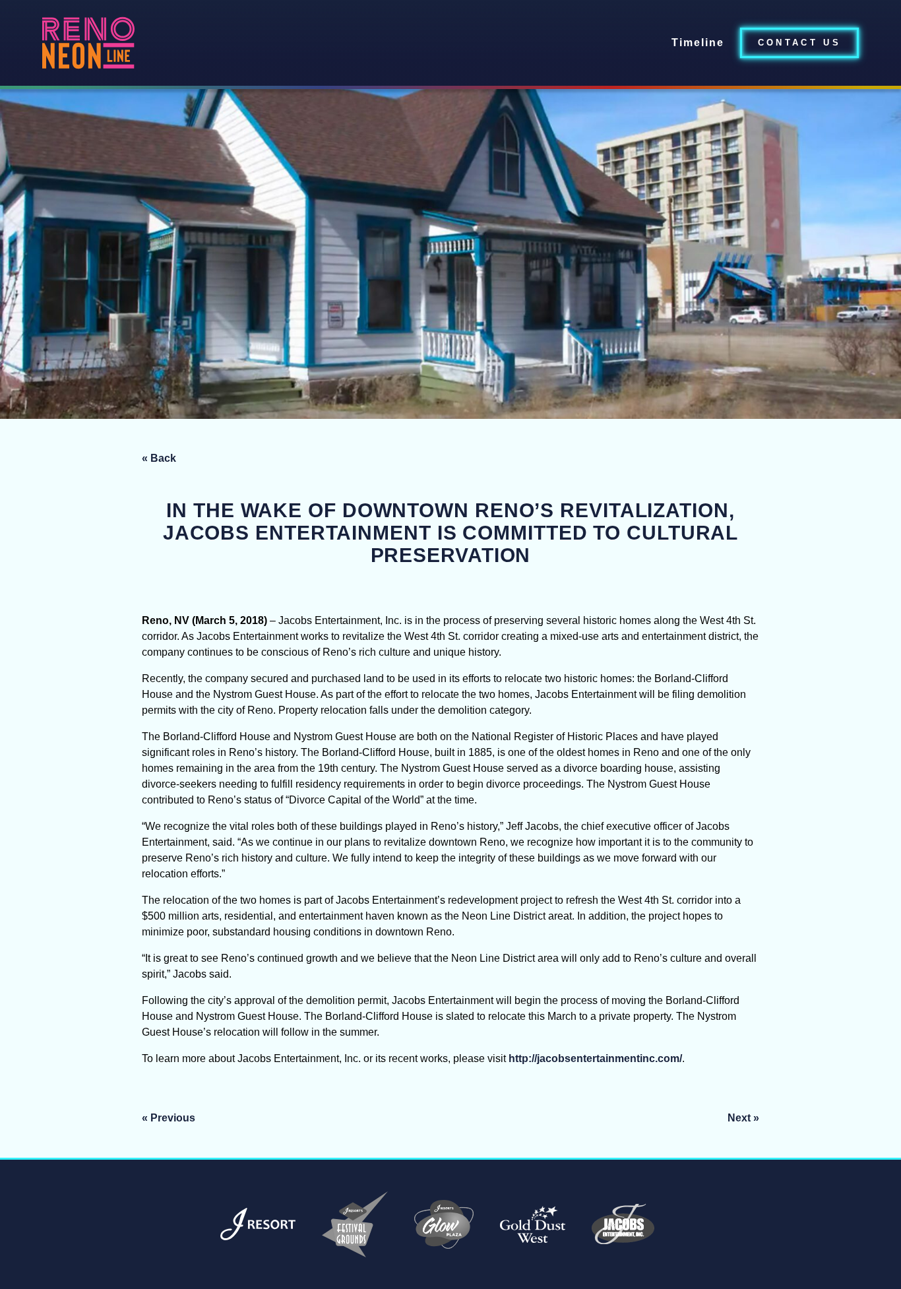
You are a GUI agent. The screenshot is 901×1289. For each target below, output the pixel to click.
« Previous (168, 1117)
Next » (743, 1117)
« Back (159, 458)
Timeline (697, 42)
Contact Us (799, 42)
